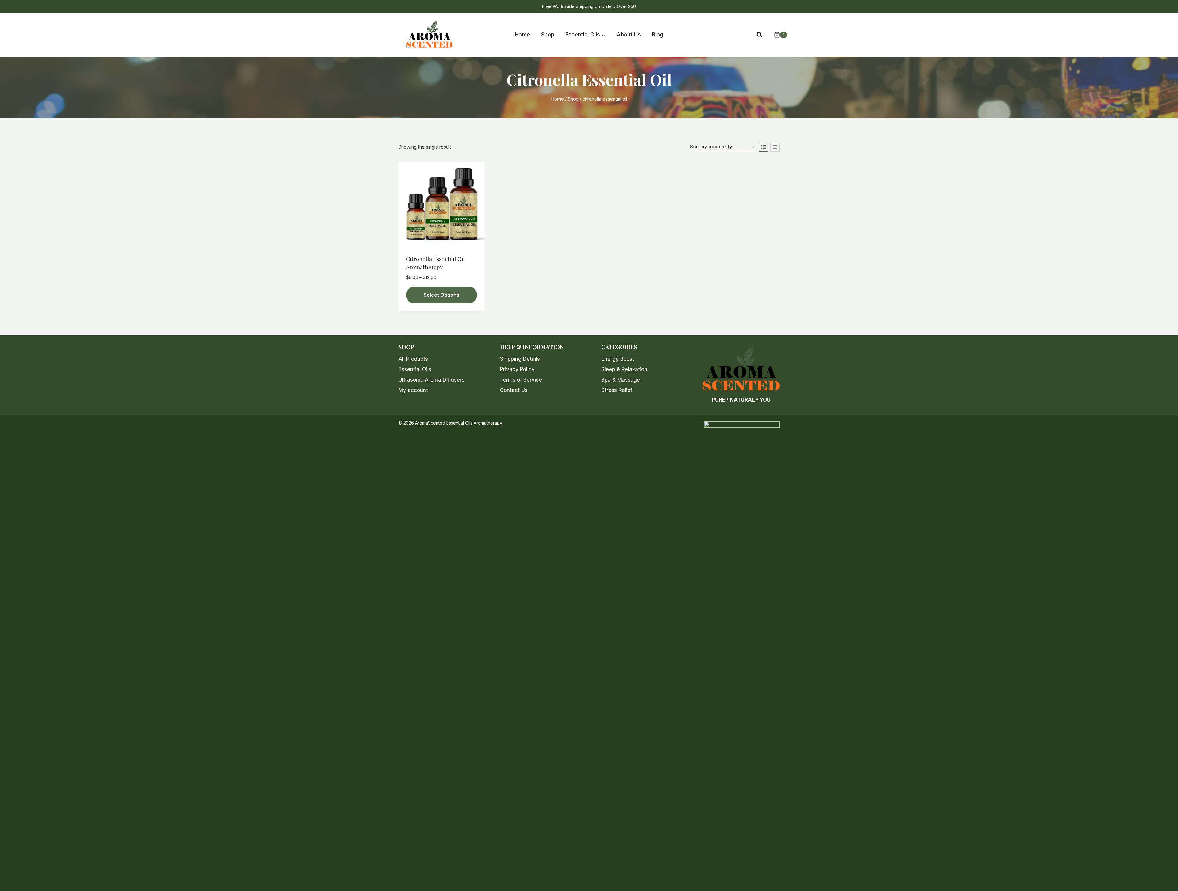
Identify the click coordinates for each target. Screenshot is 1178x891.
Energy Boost (617, 359)
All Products (413, 359)
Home (522, 34)
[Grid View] (763, 147)
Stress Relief (616, 390)
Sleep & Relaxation (624, 369)
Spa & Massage (620, 380)
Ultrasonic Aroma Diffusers (431, 380)
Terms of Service (521, 380)
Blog (657, 34)
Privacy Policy (517, 369)
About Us (629, 34)
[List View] (775, 147)
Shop (547, 34)
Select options (441, 295)
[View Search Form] (759, 34)
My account (413, 390)
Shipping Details (520, 359)
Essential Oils (414, 369)
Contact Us (514, 390)
